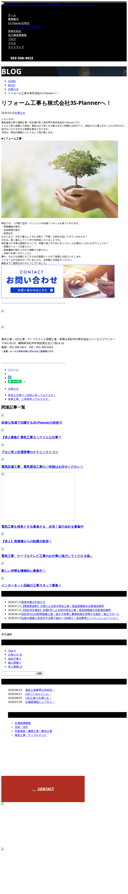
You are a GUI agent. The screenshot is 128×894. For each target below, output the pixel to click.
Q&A (12, 651)
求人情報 (15, 667)
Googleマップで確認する (17, 863)
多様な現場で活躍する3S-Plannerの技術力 (31, 422)
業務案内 (13, 19)
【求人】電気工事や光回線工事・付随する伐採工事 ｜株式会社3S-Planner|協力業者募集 (54, 883)
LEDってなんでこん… (38, 694)
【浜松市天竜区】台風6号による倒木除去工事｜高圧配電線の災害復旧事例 (66, 610)
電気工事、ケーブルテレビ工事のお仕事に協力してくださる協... (46, 556)
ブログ (12, 39)
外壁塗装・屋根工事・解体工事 (33, 731)
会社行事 (14, 659)
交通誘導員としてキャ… (40, 702)
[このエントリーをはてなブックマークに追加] (9, 378)
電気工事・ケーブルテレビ (30, 735)
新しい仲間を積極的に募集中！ (23, 570)
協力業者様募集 (17, 35)
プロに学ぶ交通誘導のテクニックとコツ (29, 452)
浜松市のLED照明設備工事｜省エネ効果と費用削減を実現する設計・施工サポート (70, 614)
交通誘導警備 (23, 723)
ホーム (12, 15)
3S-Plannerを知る (19, 23)
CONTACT (13, 63)
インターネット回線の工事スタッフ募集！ (31, 585)
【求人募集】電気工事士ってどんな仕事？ (31, 437)
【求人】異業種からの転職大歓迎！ (26, 541)
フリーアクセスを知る (28, 27)
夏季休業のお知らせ (33, 602)
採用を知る (14, 31)
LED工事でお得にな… (38, 698)
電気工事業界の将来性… (40, 690)
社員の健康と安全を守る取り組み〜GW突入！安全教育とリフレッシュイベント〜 (70, 618)
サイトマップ (16, 47)
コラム (12, 43)
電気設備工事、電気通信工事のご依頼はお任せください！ (42, 466)
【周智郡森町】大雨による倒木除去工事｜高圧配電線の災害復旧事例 (62, 606)
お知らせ (20, 113)
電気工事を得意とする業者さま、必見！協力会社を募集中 (42, 526)
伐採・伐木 (21, 727)
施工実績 (14, 663)
